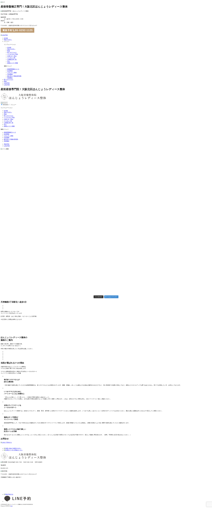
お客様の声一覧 (12, 59)
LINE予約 (7, 84)
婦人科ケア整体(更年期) (14, 76)
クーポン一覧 (11, 57)
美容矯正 (10, 77)
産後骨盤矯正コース (13, 69)
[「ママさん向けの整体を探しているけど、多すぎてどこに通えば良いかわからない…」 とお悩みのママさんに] (176, 188)
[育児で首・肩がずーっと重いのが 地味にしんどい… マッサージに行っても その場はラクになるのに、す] (176, 259)
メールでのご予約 (12, 54)
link (11, 506)
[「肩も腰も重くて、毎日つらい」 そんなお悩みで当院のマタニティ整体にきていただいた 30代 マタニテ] (106, 188)
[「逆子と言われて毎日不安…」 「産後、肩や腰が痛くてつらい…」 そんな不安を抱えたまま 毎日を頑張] (35, 259)
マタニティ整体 (12, 72)
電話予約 (6, 144)
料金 (8, 50)
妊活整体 (10, 71)
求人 (8, 61)
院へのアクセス (12, 52)
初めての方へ (8, 39)
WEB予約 (7, 83)
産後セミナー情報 (12, 63)
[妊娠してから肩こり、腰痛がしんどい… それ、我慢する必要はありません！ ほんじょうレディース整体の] (106, 259)
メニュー (13, 104)
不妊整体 (10, 74)
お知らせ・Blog (11, 56)
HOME (6, 38)
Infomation (5, 104)
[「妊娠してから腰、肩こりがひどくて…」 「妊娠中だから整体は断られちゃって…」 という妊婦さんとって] (35, 188)
